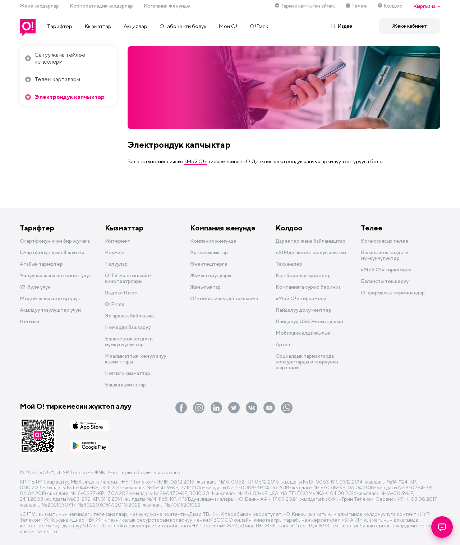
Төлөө (359, 6)
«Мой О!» (195, 161)
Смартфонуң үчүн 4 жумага (52, 252)
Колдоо (392, 6)
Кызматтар (97, 26)
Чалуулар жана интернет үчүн (56, 275)
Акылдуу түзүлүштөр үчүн (50, 310)
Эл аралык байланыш (129, 316)
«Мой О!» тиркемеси (301, 298)
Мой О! (228, 26)
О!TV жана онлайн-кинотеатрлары (128, 278)
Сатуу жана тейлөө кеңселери (60, 58)
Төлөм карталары (57, 79)
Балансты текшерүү (385, 281)
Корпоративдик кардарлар (101, 6)
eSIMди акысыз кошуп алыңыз (311, 252)
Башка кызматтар (125, 385)
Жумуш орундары (210, 275)
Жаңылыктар (205, 287)
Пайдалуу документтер (304, 310)
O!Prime (115, 304)
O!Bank (259, 26)
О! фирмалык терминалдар (393, 293)
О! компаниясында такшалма (224, 298)
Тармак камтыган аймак (308, 6)
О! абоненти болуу (183, 26)
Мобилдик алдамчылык (303, 333)
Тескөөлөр (289, 264)
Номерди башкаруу (128, 327)
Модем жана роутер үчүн (50, 298)
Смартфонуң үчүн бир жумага (55, 241)
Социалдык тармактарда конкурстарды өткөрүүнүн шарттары (307, 361)
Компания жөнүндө (167, 6)
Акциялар (135, 26)
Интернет (117, 241)
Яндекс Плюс (121, 293)
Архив (283, 344)
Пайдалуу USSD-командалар (309, 321)
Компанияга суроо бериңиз (308, 287)
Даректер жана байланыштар (310, 241)
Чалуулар (116, 264)
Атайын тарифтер (41, 264)
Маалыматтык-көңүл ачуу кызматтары (135, 359)
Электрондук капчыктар (69, 96)
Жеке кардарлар (39, 6)
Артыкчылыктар (209, 252)
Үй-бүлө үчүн (35, 287)
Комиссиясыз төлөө (385, 241)
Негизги (29, 321)
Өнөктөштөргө (208, 264)
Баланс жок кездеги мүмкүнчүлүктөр (129, 341)
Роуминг (115, 252)
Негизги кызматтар (127, 373)
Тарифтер (59, 26)
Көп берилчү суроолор (303, 275)
